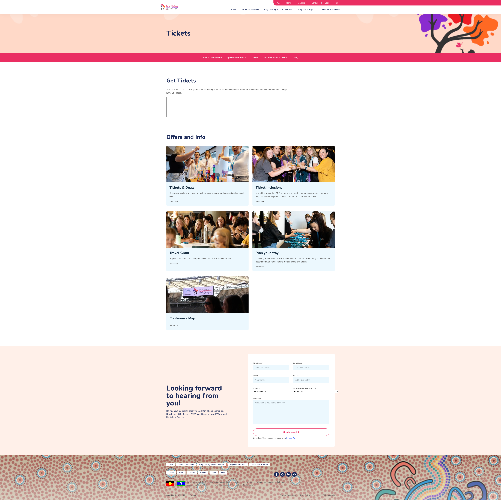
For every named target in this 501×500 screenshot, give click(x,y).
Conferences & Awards (331, 9)
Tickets (254, 57)
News (288, 3)
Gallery (295, 57)
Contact (315, 3)
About (233, 9)
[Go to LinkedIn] (288, 474)
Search (278, 3)
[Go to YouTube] (294, 474)
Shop (338, 3)
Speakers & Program (236, 57)
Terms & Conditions (288, 495)
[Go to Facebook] (276, 474)
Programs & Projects (307, 9)
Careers (301, 3)
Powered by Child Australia (324, 495)
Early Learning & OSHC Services (278, 9)
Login (327, 3)
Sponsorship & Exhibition (275, 57)
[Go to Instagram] (282, 474)
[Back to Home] (169, 7)
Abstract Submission (212, 57)
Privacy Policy (291, 438)
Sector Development (250, 9)
